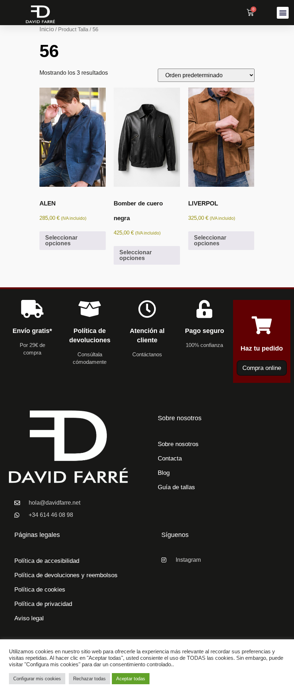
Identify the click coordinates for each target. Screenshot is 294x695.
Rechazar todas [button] (89, 678)
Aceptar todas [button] (130, 678)
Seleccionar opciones (61, 240)
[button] (283, 13)
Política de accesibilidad (46, 560)
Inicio (46, 29)
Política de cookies (39, 589)
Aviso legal (29, 618)
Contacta (170, 458)
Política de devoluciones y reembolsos (66, 575)
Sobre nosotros (178, 444)
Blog (164, 472)
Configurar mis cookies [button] (37, 678)
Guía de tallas (176, 487)
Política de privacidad (43, 604)
